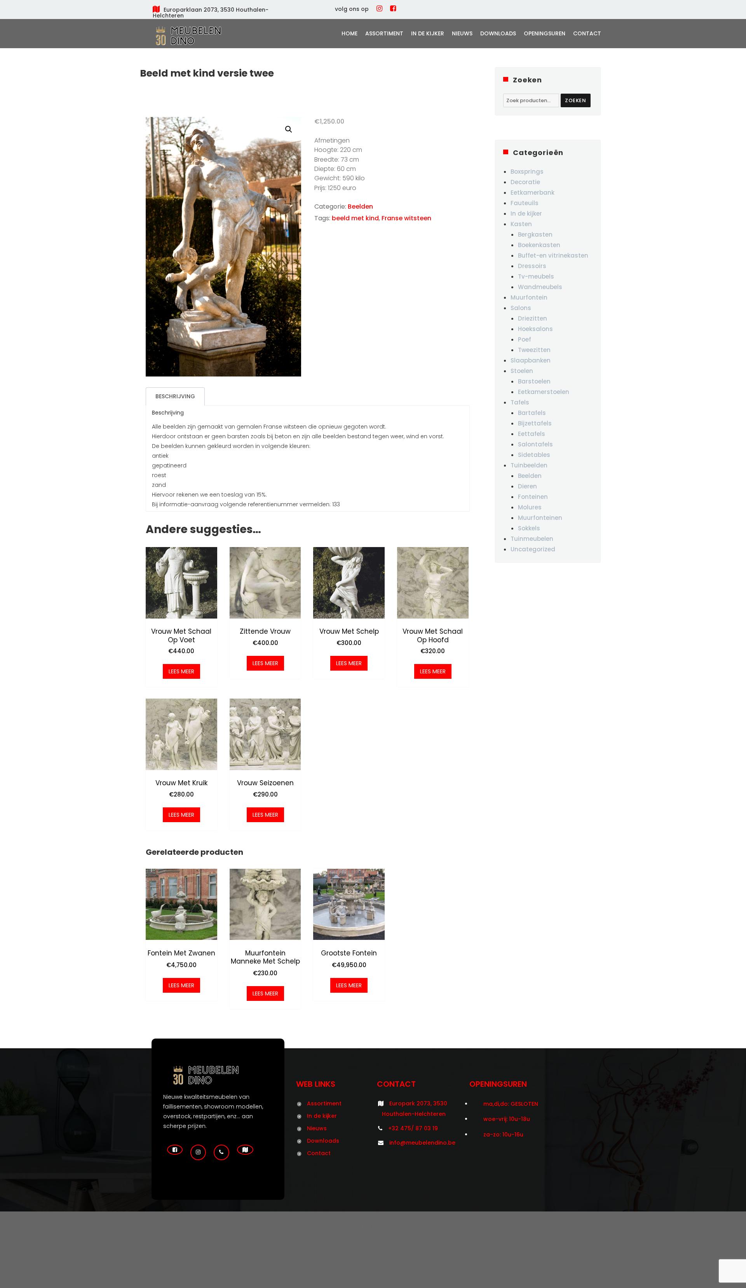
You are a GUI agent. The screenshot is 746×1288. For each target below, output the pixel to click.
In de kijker (427, 33)
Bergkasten (535, 234)
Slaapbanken (531, 360)
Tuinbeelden (529, 465)
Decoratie (525, 182)
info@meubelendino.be (422, 1143)
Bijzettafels (535, 423)
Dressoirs (532, 266)
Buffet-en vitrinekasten (553, 255)
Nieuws (462, 33)
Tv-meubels (536, 276)
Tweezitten (534, 350)
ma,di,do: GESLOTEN (510, 1104)
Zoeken (575, 100)
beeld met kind (355, 218)
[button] (289, 129)
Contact (587, 33)
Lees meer (181, 671)
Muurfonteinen (540, 518)
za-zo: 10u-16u (503, 1134)
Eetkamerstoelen (543, 392)
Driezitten (532, 318)
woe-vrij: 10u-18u (506, 1119)
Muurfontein (529, 297)
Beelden (360, 206)
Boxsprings (527, 171)
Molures (530, 507)
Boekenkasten (539, 245)
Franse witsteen (406, 218)
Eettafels (531, 434)
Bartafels (532, 413)
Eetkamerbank (532, 192)
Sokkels (529, 528)
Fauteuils (525, 203)
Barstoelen (534, 381)
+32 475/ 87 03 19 (413, 1128)
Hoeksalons (535, 329)
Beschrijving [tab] (175, 396)
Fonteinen (533, 497)
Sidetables (534, 455)
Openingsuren (544, 33)
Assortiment (384, 33)
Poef (524, 339)
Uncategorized (533, 549)
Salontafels (535, 444)
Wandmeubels (540, 287)
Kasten (521, 224)
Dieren (527, 486)
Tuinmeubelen (532, 539)
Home (349, 33)
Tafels (520, 402)
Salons (521, 308)
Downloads (498, 33)
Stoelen (522, 371)
